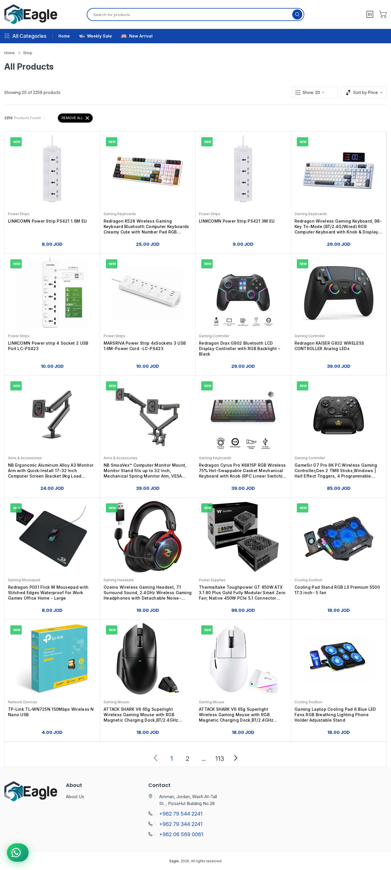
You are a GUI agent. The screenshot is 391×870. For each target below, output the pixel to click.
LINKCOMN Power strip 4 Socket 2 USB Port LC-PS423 (48, 346)
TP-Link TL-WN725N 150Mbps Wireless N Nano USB (51, 712)
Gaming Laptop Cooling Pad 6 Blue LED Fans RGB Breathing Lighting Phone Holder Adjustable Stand (335, 714)
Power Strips (18, 214)
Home (9, 52)
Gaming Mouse (116, 702)
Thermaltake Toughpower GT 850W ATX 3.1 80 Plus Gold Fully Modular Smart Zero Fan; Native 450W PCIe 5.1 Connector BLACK (242, 593)
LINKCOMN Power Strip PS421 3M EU (237, 221)
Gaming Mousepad (24, 580)
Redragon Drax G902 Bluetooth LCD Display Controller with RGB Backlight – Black (239, 348)
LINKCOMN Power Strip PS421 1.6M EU (47, 221)
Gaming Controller (214, 336)
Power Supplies (212, 580)
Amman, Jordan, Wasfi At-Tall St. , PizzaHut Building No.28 (188, 800)
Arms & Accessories (25, 458)
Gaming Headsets (119, 580)
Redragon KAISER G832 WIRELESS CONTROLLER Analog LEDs (329, 346)
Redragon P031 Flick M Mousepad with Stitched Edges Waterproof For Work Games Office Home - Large (48, 592)
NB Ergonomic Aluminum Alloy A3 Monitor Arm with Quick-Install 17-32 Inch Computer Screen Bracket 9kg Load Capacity (50, 471)
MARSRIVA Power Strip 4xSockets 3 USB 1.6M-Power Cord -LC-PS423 (145, 346)
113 (219, 758)
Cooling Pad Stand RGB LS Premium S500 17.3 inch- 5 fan (337, 590)
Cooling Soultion (308, 580)
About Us (75, 796)
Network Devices (22, 702)
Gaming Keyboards (120, 214)
